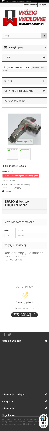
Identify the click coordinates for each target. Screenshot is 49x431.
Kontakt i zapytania (30, 4)
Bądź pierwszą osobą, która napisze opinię (25, 314)
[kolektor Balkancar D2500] (12, 154)
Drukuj (8, 191)
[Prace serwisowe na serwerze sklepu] (24, 1)
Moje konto (8, 415)
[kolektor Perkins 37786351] (24, 154)
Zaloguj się (42, 4)
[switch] (43, 426)
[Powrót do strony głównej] (4, 67)
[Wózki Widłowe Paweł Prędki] (24, 17)
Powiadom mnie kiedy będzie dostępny (16, 184)
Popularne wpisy (15, 100)
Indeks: (5, 171)
